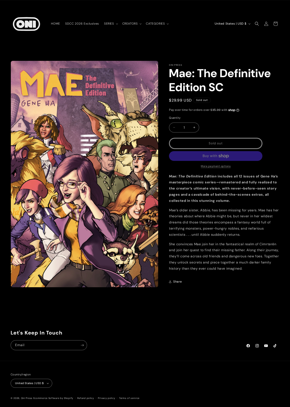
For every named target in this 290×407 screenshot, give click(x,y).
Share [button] (177, 281)
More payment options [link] (216, 166)
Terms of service (129, 398)
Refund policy (85, 398)
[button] (110, 23)
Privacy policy (106, 398)
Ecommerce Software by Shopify (53, 398)
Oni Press (26, 398)
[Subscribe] (82, 345)
